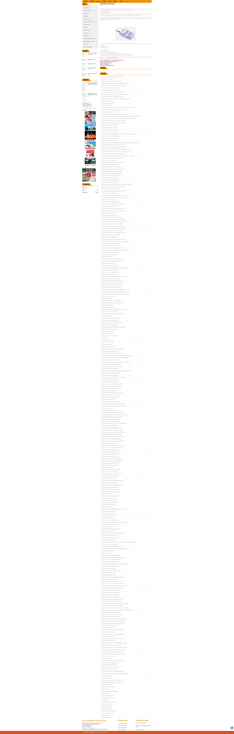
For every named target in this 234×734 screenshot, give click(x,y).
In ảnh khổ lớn (85, 35)
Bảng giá (115, 1)
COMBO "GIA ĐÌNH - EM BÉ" (88, 21)
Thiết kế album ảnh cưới (87, 10)
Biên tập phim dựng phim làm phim (89, 38)
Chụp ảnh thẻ (85, 16)
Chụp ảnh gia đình (86, 24)
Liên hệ (121, 1)
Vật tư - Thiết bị (86, 44)
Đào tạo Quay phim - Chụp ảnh (88, 41)
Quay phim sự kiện (86, 30)
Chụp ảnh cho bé (86, 13)
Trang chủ (85, 1)
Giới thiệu (92, 1)
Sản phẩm (104, 1)
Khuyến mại (85, 27)
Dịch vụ (98, 1)
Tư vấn (109, 1)
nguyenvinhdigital (111, 57)
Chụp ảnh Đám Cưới (87, 7)
